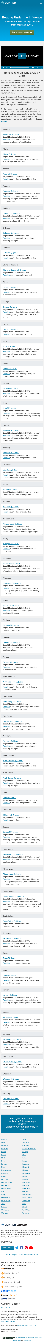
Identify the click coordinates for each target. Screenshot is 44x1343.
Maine (3, 1167)
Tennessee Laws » (12, 938)
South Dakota (5, 1201)
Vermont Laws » (11, 995)
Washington (5, 1210)
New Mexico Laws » (12, 721)
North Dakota (26, 1188)
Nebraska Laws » (11, 642)
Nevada (25, 1179)
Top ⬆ (8, 1255)
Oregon (3, 1194)
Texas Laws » (10, 958)
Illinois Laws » (10, 368)
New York (25, 1185)
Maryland (25, 1167)
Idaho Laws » (10, 346)
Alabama (4, 1139)
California (4, 1146)
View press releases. (8, 1321)
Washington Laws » (12, 1039)
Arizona (3, 1142)
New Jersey (26, 1182)
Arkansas (25, 1142)
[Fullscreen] (41, 67)
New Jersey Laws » (12, 701)
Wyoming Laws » (11, 1098)
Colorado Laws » (11, 233)
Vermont (4, 1207)
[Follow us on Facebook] (21, 1248)
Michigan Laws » (11, 543)
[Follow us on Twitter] (17, 1248)
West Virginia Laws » (12, 1062)
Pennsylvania (26, 1194)
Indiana (24, 1158)
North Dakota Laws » (12, 778)
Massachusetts (6, 1170)
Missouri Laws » (11, 605)
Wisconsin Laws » (11, 1079)
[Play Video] (3, 67)
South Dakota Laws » (13, 921)
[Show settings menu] (37, 67)
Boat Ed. (4, 121)
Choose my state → (22, 32)
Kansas (24, 1161)
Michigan (25, 1170)
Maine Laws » (10, 489)
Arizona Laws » (10, 174)
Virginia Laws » (10, 1017)
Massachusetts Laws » (13, 524)
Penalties (6, 139)
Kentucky (4, 1164)
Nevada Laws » (10, 662)
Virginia (24, 1207)
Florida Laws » (10, 287)
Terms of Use (27, 1340)
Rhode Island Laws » (12, 874)
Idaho (24, 1155)
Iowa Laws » (9, 408)
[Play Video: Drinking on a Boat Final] (22, 56)
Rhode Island (5, 1198)
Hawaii (3, 1155)
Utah (24, 1204)
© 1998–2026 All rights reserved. (25, 1337)
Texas (3, 1204)
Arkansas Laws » (11, 191)
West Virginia (26, 1210)
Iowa (2, 1161)
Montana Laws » (11, 625)
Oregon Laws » (10, 832)
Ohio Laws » (9, 797)
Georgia (25, 1152)
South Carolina (27, 1198)
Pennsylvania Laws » (13, 854)
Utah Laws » (9, 975)
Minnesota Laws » (11, 563)
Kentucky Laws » (11, 452)
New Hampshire (6, 1182)
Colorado (25, 1146)
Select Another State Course (28, 1255)
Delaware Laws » (11, 253)
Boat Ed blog (7, 1247)
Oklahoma (25, 1191)
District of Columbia (29, 1149)
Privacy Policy (16, 1340)
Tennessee (26, 1201)
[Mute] (33, 67)
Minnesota (4, 1173)
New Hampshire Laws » (14, 682)
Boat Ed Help (5, 1307)
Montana (25, 1176)
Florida (3, 1152)
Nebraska (4, 1179)
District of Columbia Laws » (15, 270)
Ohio (2, 1191)
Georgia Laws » (10, 307)
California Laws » (11, 213)
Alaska (24, 1139)
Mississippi (26, 1173)
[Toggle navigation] (41, 3)
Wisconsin (4, 1213)
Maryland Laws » (11, 507)
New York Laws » (11, 741)
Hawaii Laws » (10, 329)
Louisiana (25, 1164)
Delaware (4, 1149)
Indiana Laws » (10, 388)
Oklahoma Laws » (11, 815)
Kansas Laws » (10, 430)
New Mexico (5, 1185)
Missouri (4, 1176)
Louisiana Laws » (11, 470)
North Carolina (6, 1188)
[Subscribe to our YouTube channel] (31, 1248)
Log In (14, 1255)
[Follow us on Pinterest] (26, 1248)
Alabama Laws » (11, 134)
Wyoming (25, 1213)
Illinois (3, 1158)
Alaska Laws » (10, 154)
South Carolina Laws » (13, 896)
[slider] (20, 67)
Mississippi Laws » (12, 583)
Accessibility (38, 1337)
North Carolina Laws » (13, 760)
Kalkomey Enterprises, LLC (26, 1325)
